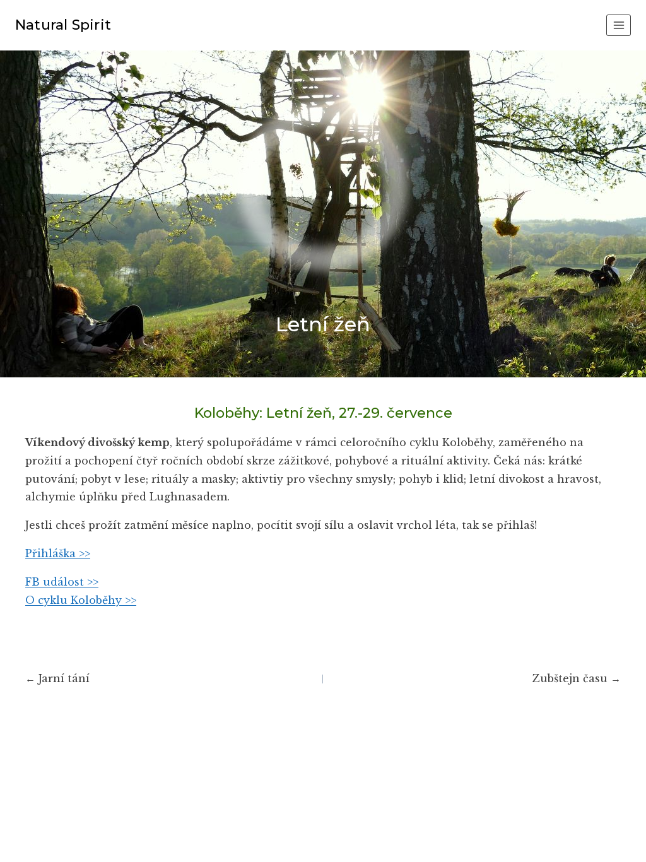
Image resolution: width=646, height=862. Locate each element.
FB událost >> (61, 582)
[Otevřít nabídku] (618, 25)
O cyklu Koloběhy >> (80, 600)
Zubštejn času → (576, 678)
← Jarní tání (57, 678)
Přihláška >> (57, 553)
